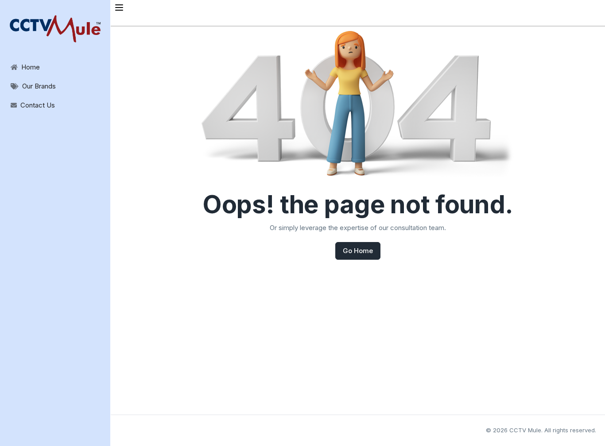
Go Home (358, 250)
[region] (55, 57)
